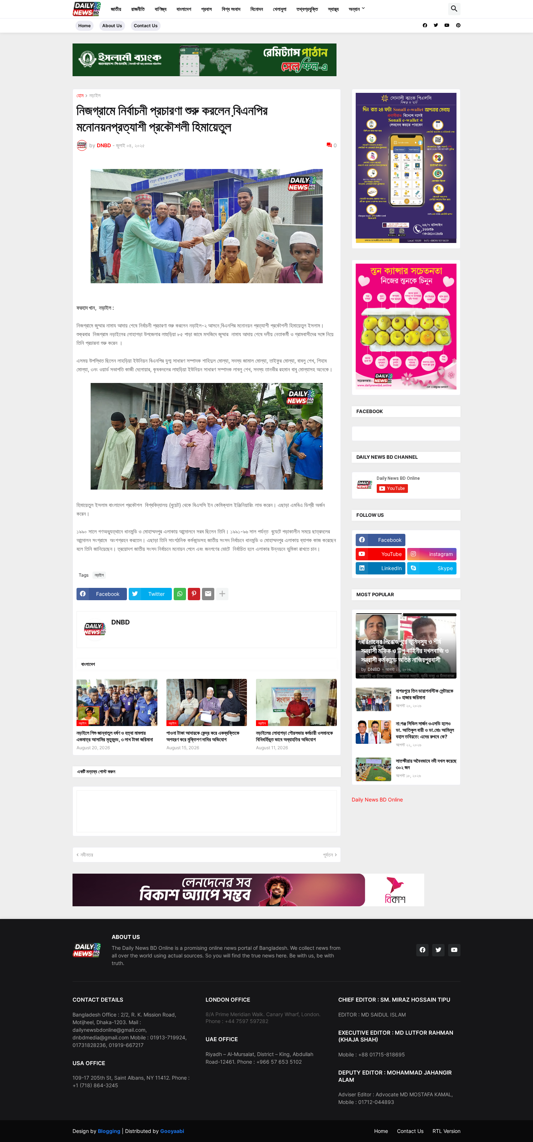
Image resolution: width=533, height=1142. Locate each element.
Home (84, 25)
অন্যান (354, 9)
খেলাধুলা (279, 9)
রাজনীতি (138, 9)
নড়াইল (94, 95)
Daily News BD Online (377, 799)
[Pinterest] (194, 594)
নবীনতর (86, 855)
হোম (80, 95)
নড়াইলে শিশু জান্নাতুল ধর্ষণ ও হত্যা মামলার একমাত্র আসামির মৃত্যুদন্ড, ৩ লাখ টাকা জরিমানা (115, 736)
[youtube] (447, 25)
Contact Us (146, 25)
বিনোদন (257, 9)
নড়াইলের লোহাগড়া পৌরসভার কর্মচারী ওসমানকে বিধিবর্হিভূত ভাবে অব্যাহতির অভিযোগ (294, 736)
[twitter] (436, 25)
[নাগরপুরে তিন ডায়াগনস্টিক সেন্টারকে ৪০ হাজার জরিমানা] (373, 699)
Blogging (109, 1131)
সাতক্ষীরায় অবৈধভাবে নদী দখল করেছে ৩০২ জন (426, 764)
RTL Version (446, 1131)
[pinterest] (458, 25)
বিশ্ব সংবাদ (231, 9)
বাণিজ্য (160, 9)
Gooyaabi (172, 1131)
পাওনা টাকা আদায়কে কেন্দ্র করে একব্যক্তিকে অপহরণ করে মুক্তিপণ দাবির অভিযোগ (202, 736)
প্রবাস (206, 9)
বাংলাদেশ (184, 9)
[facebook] (425, 25)
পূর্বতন (328, 855)
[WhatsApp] (180, 594)
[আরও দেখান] (222, 594)
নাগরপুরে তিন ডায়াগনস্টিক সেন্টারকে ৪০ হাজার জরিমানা (424, 694)
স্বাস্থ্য (333, 9)
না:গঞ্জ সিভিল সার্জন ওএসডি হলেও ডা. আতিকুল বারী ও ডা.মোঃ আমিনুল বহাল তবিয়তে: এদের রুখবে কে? (425, 729)
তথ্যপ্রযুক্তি (307, 9)
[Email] (208, 594)
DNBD (120, 622)
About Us (112, 25)
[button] (454, 9)
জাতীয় (116, 9)
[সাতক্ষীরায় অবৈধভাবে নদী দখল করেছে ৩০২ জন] (373, 769)
